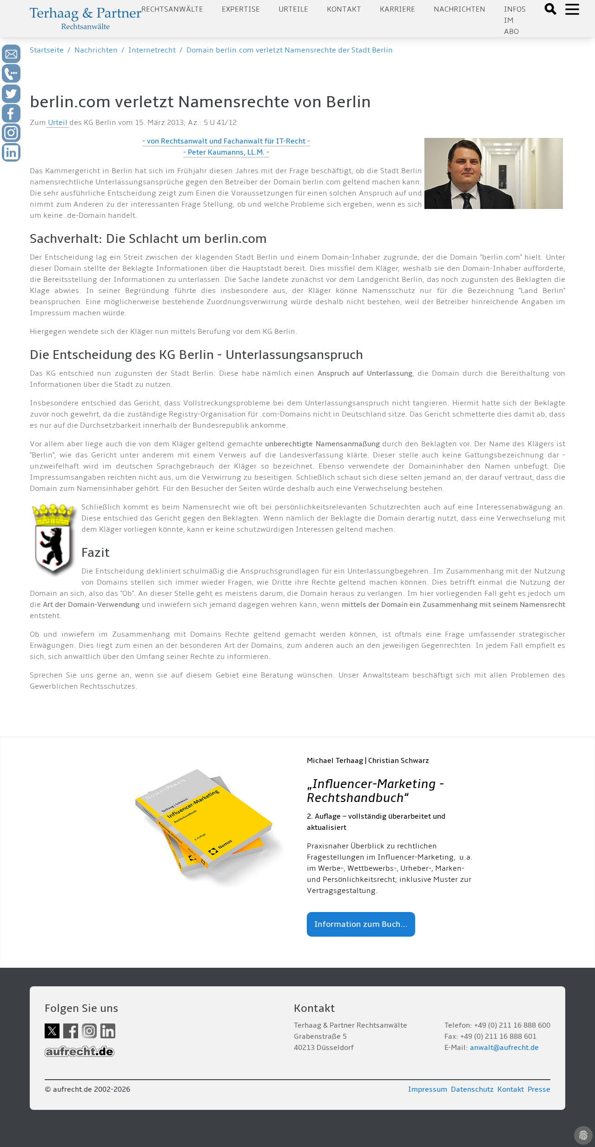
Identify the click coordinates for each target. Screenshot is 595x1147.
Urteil (57, 122)
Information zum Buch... (361, 924)
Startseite (47, 50)
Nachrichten (459, 9)
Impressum (427, 1089)
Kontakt (344, 9)
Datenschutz (472, 1089)
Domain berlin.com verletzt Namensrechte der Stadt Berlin (289, 50)
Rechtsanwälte (172, 9)
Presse (539, 1089)
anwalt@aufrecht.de (504, 1047)
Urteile (293, 9)
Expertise (241, 9)
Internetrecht (152, 50)
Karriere (397, 9)
